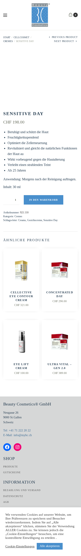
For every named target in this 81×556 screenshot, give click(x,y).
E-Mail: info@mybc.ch (17, 435)
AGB (6, 502)
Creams (22, 220)
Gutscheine (12, 472)
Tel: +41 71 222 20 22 (17, 430)
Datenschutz (13, 496)
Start (6, 37)
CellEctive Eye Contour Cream (21, 296)
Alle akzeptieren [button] (50, 546)
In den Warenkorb (43, 200)
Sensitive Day (50, 220)
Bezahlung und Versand (22, 490)
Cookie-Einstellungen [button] (20, 546)
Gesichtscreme (34, 220)
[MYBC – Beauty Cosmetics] (40, 15)
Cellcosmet (21, 37)
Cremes (8, 41)
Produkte (10, 466)
